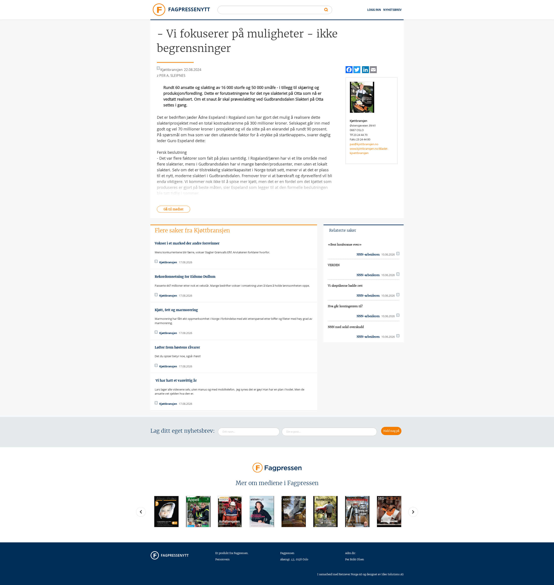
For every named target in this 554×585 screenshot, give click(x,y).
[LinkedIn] (365, 69)
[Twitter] (356, 69)
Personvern (222, 559)
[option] (166, 511)
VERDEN (334, 265)
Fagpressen (287, 553)
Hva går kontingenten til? (345, 306)
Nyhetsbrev (392, 10)
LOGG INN (374, 10)
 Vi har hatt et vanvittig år (176, 380)
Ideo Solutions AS (393, 574)
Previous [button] (141, 512)
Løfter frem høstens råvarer (177, 347)
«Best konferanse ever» (345, 244)
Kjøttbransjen (168, 262)
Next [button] (413, 512)
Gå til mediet (174, 209)
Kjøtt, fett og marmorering (176, 310)
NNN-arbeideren (368, 254)
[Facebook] (349, 69)
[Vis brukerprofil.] (362, 97)
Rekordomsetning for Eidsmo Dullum (185, 277)
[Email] (373, 69)
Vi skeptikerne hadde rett (345, 286)
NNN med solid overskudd (346, 327)
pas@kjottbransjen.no (364, 144)
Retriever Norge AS (350, 574)
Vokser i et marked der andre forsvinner (187, 243)
